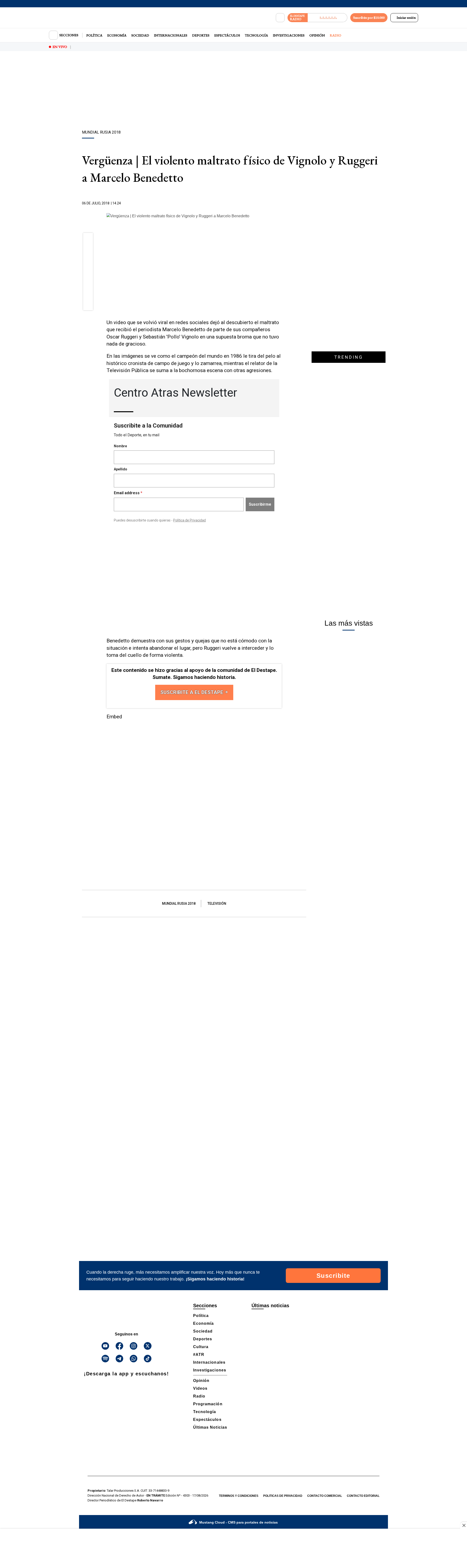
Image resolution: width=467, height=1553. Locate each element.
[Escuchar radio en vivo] (327, 17)
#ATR (198, 1354)
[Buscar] (280, 18)
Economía (116, 35)
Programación (208, 1404)
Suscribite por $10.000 (369, 17)
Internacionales (170, 35)
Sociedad (140, 35)
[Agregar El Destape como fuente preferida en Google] (280, 203)
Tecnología (256, 35)
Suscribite (333, 1275)
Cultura (200, 1347)
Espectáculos (227, 35)
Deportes (200, 35)
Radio (335, 35)
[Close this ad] (463, 1525)
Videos (200, 1388)
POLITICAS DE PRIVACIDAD (282, 1496)
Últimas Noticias (210, 1427)
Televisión (216, 903)
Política (94, 35)
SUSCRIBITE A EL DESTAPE (192, 692)
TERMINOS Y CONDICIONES (238, 1496)
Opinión (317, 35)
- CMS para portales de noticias (238, 1522)
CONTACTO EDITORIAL (363, 1496)
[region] (233, 91)
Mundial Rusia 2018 (179, 903)
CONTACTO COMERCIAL (324, 1496)
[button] (88, 239)
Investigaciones (289, 35)
